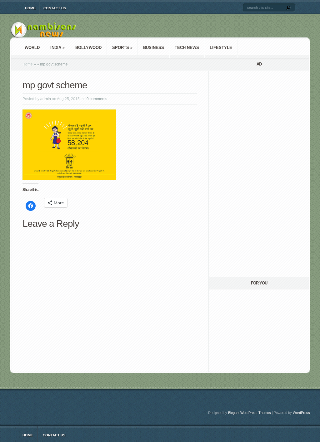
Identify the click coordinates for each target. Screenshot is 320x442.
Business (153, 47)
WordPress (301, 413)
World (32, 47)
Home (30, 8)
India (57, 47)
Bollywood (88, 47)
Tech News (187, 47)
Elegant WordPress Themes (249, 413)
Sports (122, 47)
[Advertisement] (247, 173)
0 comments (97, 99)
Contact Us (54, 8)
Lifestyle (221, 47)
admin (45, 99)
